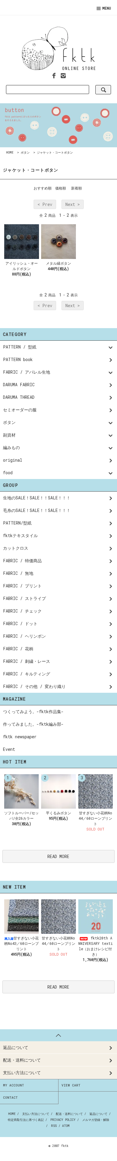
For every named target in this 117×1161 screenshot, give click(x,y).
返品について (98, 1114)
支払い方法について (35, 1114)
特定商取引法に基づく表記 (26, 1120)
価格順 (60, 188)
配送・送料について (69, 1114)
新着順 (76, 188)
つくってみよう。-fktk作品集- (33, 711)
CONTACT (10, 1097)
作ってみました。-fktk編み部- (33, 724)
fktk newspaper (20, 736)
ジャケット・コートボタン (55, 152)
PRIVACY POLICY (63, 1120)
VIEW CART (71, 1085)
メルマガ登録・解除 (95, 1120)
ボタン (25, 152)
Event (9, 749)
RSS (54, 1126)
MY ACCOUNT (13, 1085)
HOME (10, 152)
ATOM (66, 1126)
